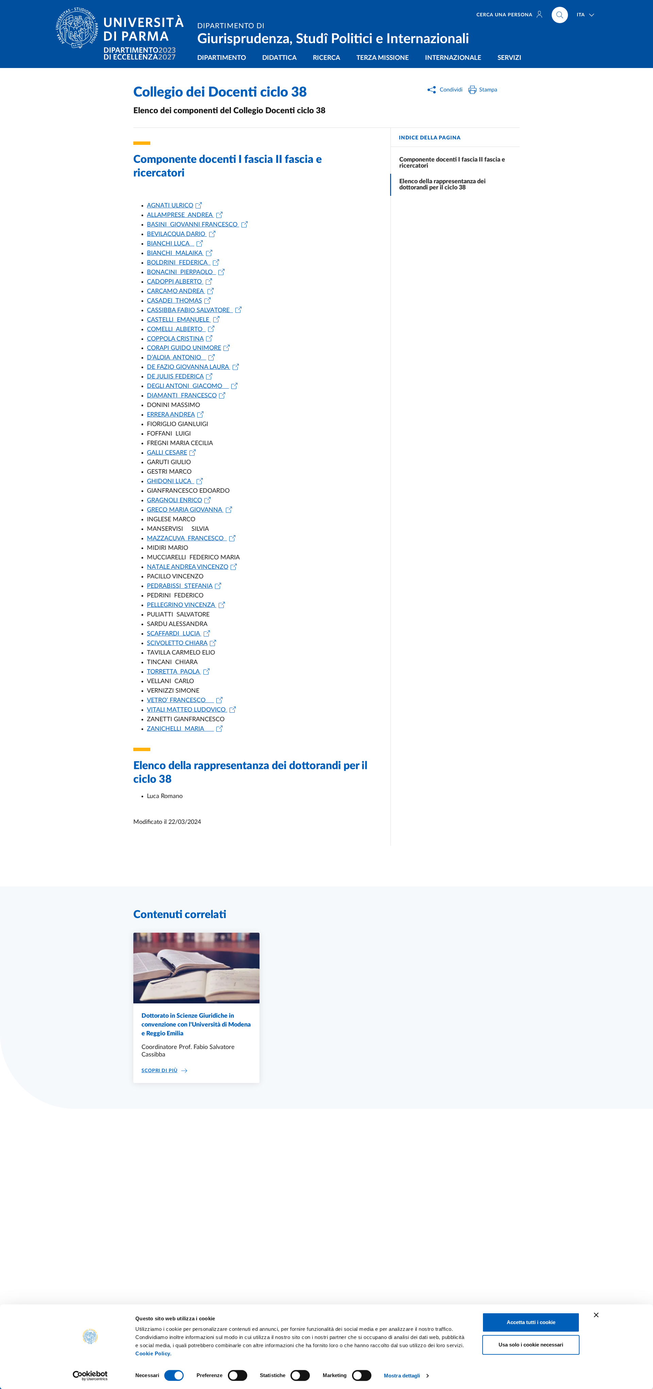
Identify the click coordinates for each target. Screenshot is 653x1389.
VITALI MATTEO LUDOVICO (187, 710)
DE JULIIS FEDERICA (175, 377)
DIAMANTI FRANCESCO (182, 396)
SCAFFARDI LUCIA (174, 634)
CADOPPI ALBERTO (175, 282)
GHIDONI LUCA (170, 481)
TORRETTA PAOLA (174, 672)
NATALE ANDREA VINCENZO (187, 567)
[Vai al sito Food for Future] (139, 53)
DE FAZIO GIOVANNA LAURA (188, 367)
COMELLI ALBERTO (176, 329)
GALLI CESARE (167, 453)
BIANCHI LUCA (170, 244)
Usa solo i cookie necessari (531, 1345)
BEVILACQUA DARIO (177, 234)
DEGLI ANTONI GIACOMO (188, 386)
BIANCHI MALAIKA (175, 253)
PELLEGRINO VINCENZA (181, 605)
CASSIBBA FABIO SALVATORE (190, 310)
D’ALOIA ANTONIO (176, 358)
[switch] (237, 1375)
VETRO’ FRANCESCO (180, 700)
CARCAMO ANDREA (176, 291)
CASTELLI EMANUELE (179, 320)
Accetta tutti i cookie (531, 1322)
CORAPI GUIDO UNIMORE (184, 348)
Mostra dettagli (402, 1375)
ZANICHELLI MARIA (180, 729)
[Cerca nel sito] (560, 15)
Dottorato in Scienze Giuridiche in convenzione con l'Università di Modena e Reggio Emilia (196, 1025)
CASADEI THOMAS (174, 301)
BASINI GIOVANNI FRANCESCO (193, 225)
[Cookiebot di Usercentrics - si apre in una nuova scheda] (90, 1376)
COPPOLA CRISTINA (175, 339)
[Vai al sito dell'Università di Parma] (122, 27)
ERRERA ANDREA (171, 415)
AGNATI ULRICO (170, 206)
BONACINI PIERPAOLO (181, 272)
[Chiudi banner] (596, 1314)
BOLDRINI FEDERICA (179, 263)
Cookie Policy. (153, 1353)
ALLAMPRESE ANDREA (180, 215)
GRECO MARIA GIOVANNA (185, 510)
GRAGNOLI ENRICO (174, 500)
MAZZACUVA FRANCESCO (187, 539)
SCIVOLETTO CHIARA (177, 643)
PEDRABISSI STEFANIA (180, 586)
